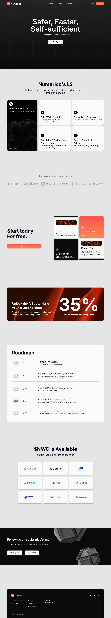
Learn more (12, 148)
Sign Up (100, 3)
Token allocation (32, 606)
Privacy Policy (15, 603)
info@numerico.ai (48, 602)
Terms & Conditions (16, 600)
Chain (41, 3)
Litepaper (30, 603)
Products (50, 3)
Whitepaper (31, 600)
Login (92, 3)
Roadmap (70, 3)
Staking (60, 3)
